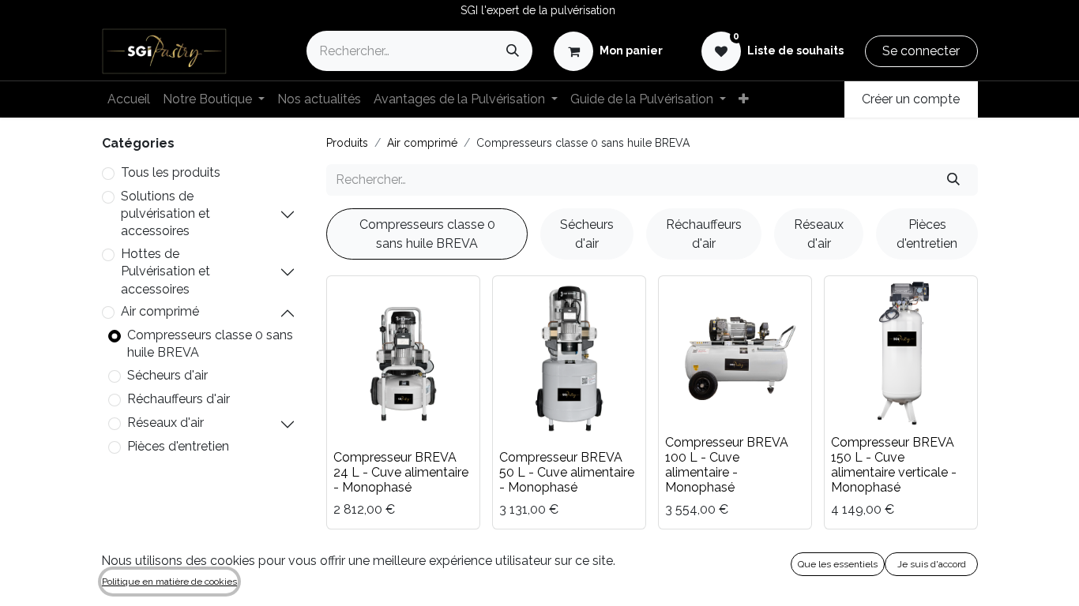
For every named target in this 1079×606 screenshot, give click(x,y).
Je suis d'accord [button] (931, 564)
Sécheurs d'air (167, 375)
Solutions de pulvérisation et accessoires (165, 214)
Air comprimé (160, 311)
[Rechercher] (512, 51)
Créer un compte (911, 99)
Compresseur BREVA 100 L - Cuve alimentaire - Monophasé (726, 465)
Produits (347, 143)
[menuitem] (128, 99)
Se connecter (921, 50)
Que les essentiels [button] (838, 564)
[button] (357, 421)
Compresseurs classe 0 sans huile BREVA (210, 343)
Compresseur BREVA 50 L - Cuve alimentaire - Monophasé (566, 472)
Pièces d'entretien (178, 446)
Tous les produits (170, 172)
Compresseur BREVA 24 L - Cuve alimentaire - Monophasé (400, 472)
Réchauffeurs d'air (178, 398)
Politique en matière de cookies (169, 581)
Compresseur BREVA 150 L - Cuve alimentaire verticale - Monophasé (894, 465)
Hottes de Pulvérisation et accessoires (165, 271)
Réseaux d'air (165, 422)
